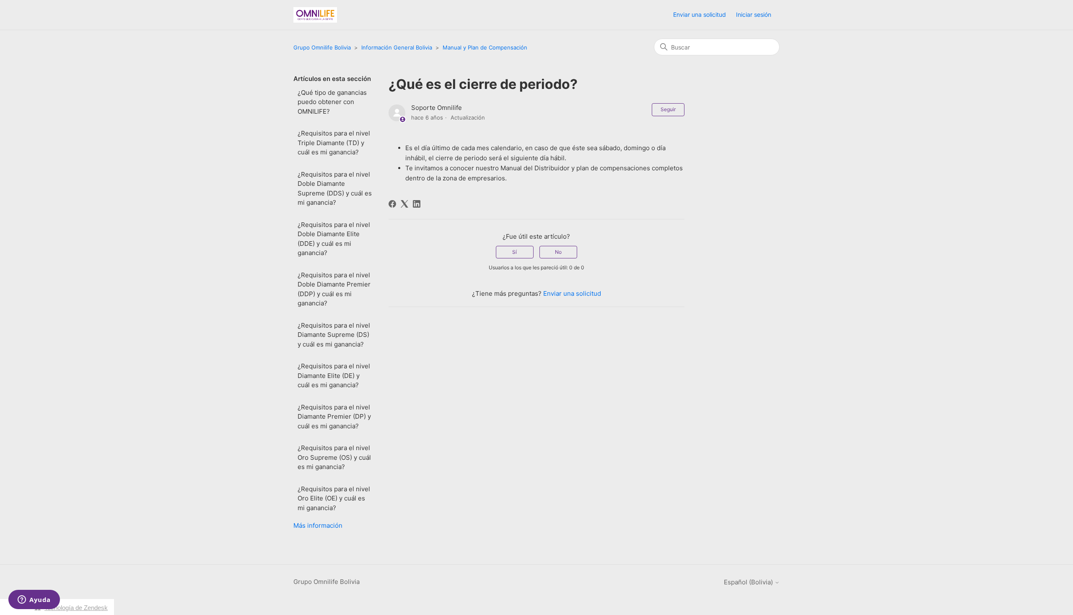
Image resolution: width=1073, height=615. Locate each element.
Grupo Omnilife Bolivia (322, 47)
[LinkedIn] (416, 204)
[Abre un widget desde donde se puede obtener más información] (34, 600)
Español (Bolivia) (749, 582)
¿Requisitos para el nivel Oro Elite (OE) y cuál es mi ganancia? (334, 498)
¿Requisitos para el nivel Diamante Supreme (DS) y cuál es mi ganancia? (334, 334)
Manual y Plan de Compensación (485, 47)
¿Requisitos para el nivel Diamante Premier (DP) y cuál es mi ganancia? (334, 416)
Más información (317, 525)
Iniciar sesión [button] (753, 14)
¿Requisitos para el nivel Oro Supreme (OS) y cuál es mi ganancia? (334, 457)
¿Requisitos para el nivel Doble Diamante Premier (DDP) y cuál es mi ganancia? (334, 289)
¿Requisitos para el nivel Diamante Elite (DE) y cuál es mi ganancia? (334, 375)
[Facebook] (392, 204)
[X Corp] (404, 204)
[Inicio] (315, 15)
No (558, 252)
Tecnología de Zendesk (76, 607)
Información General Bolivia (396, 47)
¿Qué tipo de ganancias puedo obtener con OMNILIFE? (332, 102)
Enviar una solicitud (699, 14)
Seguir (668, 109)
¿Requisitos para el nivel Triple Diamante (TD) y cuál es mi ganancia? (334, 142)
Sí (514, 252)
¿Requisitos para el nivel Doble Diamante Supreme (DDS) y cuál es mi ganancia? (335, 188)
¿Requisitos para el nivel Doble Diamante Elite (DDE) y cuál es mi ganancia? (334, 239)
